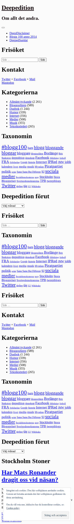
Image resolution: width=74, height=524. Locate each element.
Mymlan (39, 166)
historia (31, 162)
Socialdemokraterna (25, 177)
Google (24, 162)
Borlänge (51, 153)
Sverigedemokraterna (28, 180)
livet (15, 166)
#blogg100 (14, 147)
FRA (5, 162)
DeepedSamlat (18, 40)
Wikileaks (36, 186)
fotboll (63, 158)
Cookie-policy (13, 508)
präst (14, 172)
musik (30, 166)
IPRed (52, 162)
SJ (42, 171)
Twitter (6, 79)
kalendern (7, 166)
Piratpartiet (54, 166)
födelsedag (15, 162)
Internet (14, 115)
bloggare (23, 153)
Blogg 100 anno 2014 (23, 36)
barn (30, 148)
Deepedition (18, 7)
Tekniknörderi (18, 126)
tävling (19, 186)
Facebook (20, 79)
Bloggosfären (17, 105)
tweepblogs (54, 180)
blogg (39, 147)
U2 (29, 186)
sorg (37, 177)
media (22, 166)
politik (6, 171)
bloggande (54, 147)
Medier (13, 119)
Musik (13, 122)
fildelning (54, 158)
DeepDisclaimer (19, 33)
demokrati (30, 158)
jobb (68, 162)
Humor (13, 112)
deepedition (18, 157)
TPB (43, 181)
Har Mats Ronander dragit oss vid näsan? (30, 476)
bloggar (9, 152)
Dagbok (14, 108)
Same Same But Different (29, 171)
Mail (32, 79)
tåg (25, 186)
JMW (61, 162)
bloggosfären (37, 153)
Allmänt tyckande (20, 101)
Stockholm (46, 177)
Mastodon (8, 82)
